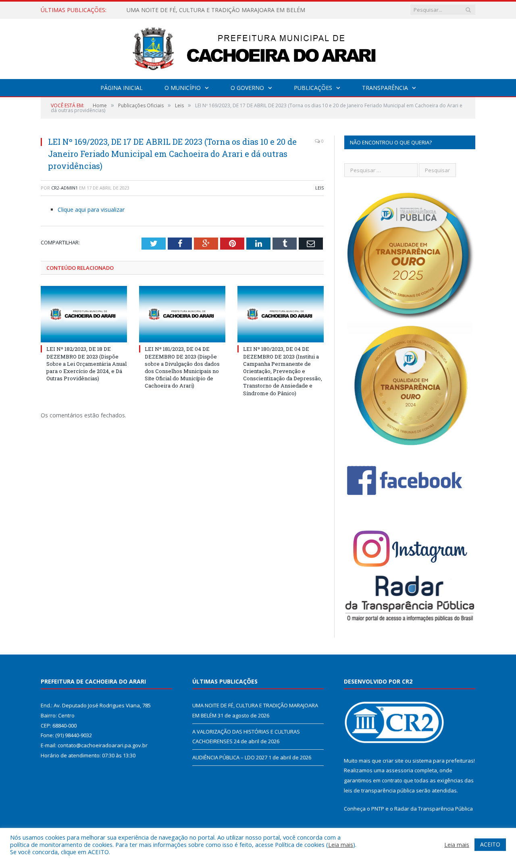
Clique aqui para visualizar (91, 209)
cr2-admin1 (64, 188)
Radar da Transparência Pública (433, 808)
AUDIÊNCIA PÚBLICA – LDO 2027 (229, 757)
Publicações (313, 88)
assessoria (399, 770)
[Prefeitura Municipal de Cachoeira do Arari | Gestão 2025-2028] (258, 47)
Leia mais (340, 844)
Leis (319, 188)
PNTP (377, 808)
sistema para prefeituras (443, 760)
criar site (393, 760)
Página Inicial (121, 88)
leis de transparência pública (379, 790)
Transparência (385, 88)
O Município (182, 88)
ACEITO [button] (490, 844)
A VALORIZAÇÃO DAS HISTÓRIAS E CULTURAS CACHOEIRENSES (211, 10)
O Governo (247, 88)
